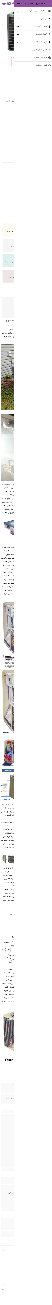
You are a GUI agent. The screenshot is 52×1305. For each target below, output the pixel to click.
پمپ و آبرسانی (41, 26)
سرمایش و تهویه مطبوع (38, 10)
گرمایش (44, 18)
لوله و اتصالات (41, 65)
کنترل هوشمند (41, 34)
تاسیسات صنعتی (40, 57)
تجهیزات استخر (41, 42)
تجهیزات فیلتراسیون (39, 49)
